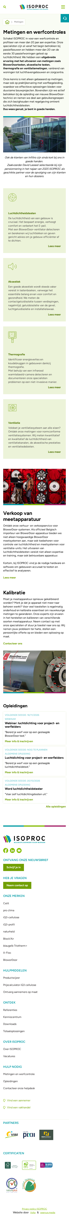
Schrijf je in (14, 867)
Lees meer (54, 246)
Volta (33, 1212)
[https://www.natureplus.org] (12, 1185)
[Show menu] (63, 7)
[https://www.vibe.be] (12, 1135)
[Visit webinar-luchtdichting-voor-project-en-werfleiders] (34, 728)
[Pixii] (29, 1135)
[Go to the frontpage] (34, 7)
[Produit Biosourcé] (29, 1185)
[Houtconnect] (46, 1135)
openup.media (47, 1212)
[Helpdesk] (65, 18)
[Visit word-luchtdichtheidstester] (34, 790)
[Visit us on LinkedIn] (12, 850)
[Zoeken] (5, 7)
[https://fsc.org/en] (12, 1165)
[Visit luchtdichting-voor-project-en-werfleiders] (34, 761)
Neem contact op (17, 885)
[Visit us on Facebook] (5, 850)
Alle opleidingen (56, 806)
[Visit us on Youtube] (19, 850)
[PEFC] (29, 1165)
